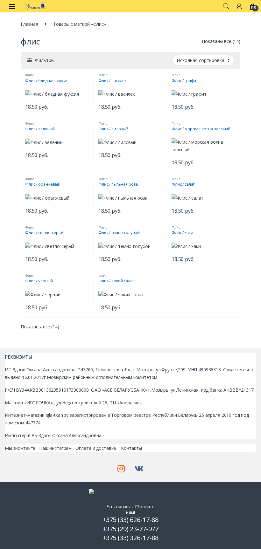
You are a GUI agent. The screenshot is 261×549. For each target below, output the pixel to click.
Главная (29, 24)
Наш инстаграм (55, 448)
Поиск (225, 6)
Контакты (131, 448)
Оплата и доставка (95, 448)
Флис (29, 74)
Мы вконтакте (20, 448)
